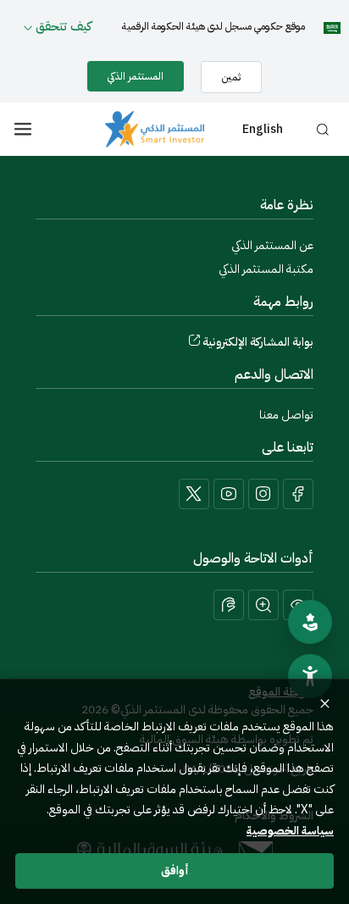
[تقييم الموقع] (310, 622)
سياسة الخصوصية (290, 831)
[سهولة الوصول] (310, 676)
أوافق (175, 870)
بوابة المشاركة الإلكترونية (257, 342)
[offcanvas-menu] (22, 129)
